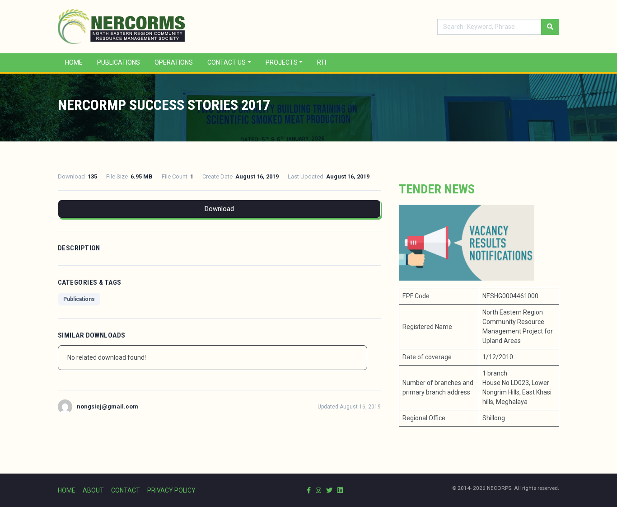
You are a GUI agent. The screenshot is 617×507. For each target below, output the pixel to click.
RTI (321, 62)
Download (219, 209)
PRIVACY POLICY (171, 490)
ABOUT (93, 490)
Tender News (437, 189)
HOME (66, 490)
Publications (118, 62)
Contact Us (226, 62)
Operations (173, 62)
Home (74, 62)
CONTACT (125, 490)
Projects (282, 62)
